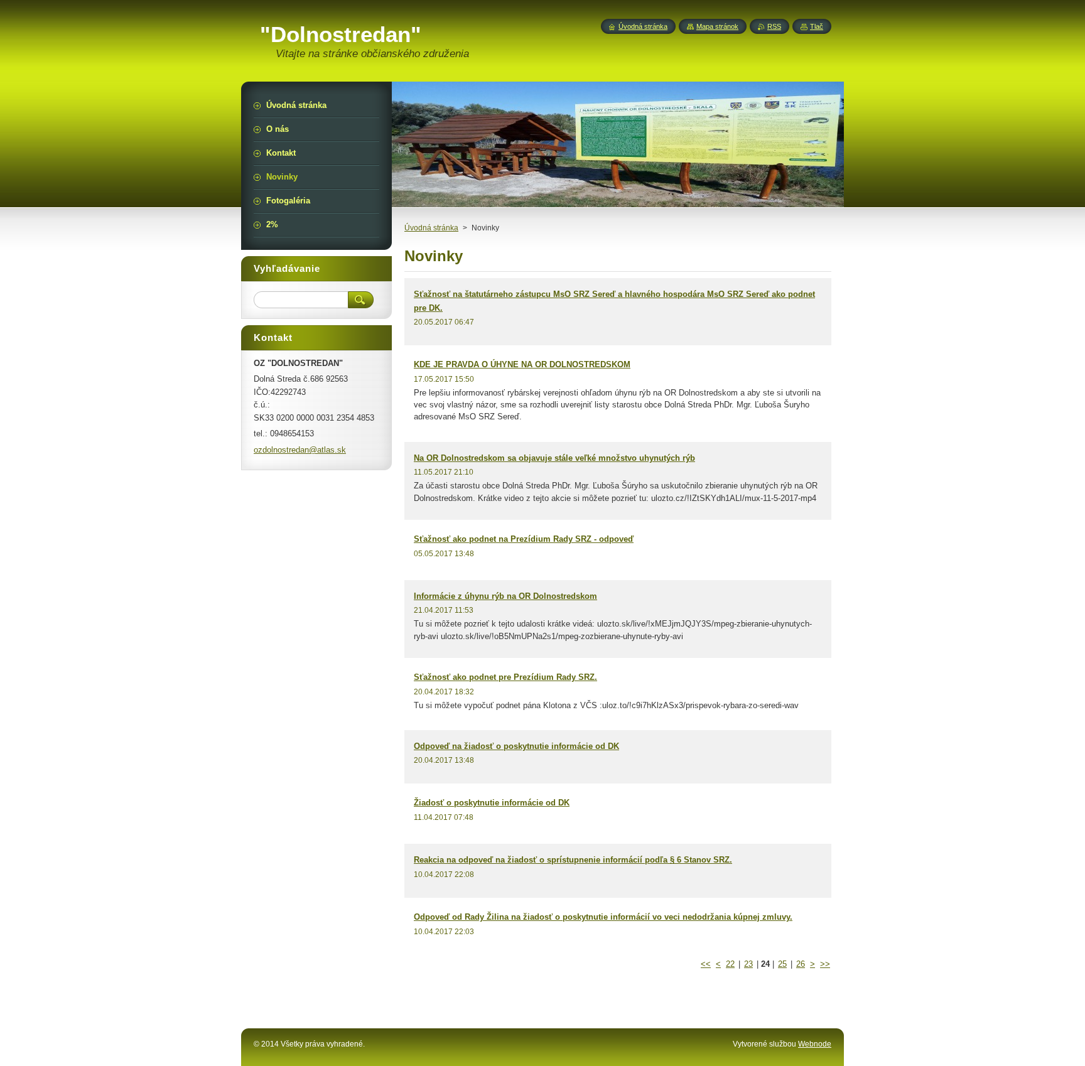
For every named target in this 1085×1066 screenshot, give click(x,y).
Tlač (816, 26)
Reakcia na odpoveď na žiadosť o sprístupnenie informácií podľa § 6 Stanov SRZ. (573, 859)
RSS (774, 26)
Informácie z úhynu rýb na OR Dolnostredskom (505, 596)
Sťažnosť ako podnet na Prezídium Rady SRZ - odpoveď (524, 539)
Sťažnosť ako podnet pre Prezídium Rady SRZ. (505, 677)
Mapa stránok (717, 26)
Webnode (814, 1044)
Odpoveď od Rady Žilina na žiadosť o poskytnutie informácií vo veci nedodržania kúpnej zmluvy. (603, 917)
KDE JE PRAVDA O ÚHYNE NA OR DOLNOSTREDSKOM (522, 364)
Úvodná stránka (431, 228)
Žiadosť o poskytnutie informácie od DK (491, 802)
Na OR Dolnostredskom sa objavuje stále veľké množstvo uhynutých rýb (554, 458)
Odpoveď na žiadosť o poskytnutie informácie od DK (516, 746)
